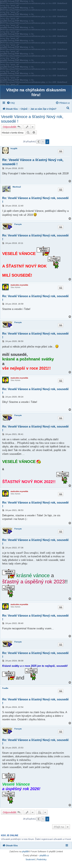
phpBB (25, 851)
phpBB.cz (44, 855)
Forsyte (18, 224)
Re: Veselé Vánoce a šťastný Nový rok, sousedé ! (32, 162)
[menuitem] (11, 103)
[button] (38, 142)
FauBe (5, 688)
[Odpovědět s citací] (60, 151)
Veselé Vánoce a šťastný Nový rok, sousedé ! (32, 118)
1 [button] (43, 142)
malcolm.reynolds (19, 285)
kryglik (14, 148)
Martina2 (17, 187)
